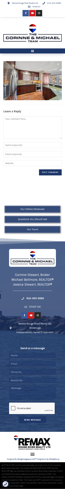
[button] (32, 50)
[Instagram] (39, 13)
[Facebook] (26, 13)
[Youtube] (32, 13)
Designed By (12, 459)
